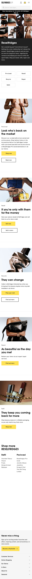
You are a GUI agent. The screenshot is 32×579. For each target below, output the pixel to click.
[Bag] (25, 2)
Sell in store (9, 230)
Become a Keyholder (9, 548)
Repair (24, 79)
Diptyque (4, 467)
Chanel (3, 461)
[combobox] (17, 7)
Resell (24, 73)
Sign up (16, 13)
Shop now (9, 153)
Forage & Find (21, 467)
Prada (3, 463)
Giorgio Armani (6, 465)
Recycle (8, 79)
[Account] (21, 2)
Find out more (10, 299)
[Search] (3, 7)
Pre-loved (8, 73)
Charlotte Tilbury (6, 458)
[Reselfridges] (16, 26)
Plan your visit (10, 293)
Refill (8, 85)
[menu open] (29, 2)
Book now (9, 160)
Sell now (8, 224)
